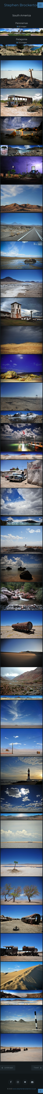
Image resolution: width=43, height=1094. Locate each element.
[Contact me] (32, 1082)
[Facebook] (11, 1082)
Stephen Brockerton (21, 5)
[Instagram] (18, 1082)
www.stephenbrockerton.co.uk (24, 1089)
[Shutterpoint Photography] (25, 1082)
